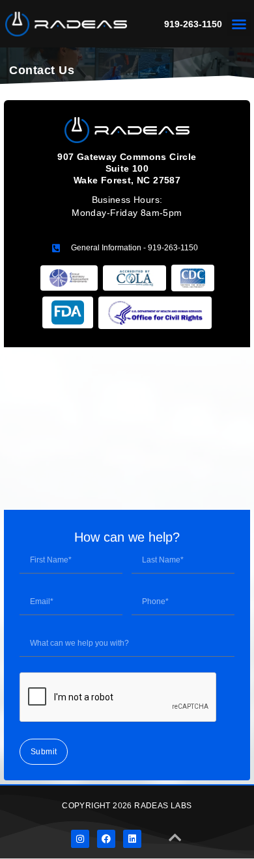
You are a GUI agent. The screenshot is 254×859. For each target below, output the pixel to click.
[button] (239, 24)
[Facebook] (106, 839)
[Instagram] (80, 839)
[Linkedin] (132, 839)
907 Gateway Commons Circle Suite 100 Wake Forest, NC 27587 (126, 168)
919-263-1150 (193, 24)
